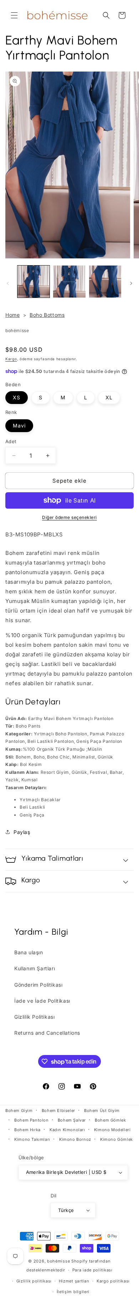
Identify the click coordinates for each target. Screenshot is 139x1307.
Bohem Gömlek (110, 1120)
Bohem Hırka (27, 1129)
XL (109, 397)
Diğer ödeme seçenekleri (69, 517)
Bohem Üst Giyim (102, 1110)
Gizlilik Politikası (34, 1017)
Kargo (11, 359)
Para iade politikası (92, 1269)
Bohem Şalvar (72, 1120)
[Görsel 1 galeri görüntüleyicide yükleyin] (33, 282)
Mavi (19, 425)
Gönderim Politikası (38, 985)
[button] (14, 15)
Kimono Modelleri (112, 1129)
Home (12, 315)
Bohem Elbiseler (58, 1110)
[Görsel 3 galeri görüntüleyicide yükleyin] (105, 282)
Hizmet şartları (74, 1281)
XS (16, 397)
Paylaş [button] (22, 832)
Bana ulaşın (28, 952)
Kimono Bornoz (75, 1139)
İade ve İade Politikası (42, 1001)
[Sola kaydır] (8, 283)
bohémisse (58, 1261)
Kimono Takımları (32, 1139)
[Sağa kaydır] (131, 283)
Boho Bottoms (47, 315)
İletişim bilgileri (73, 1291)
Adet (10, 441)
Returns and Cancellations (47, 1033)
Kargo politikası (113, 1281)
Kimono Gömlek (116, 1139)
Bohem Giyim (19, 1110)
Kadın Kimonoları (67, 1129)
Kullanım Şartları (34, 968)
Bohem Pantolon (31, 1120)
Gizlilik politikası (34, 1281)
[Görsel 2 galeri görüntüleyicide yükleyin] (69, 282)
